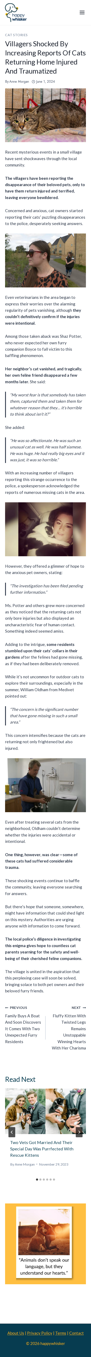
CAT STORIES (16, 35)
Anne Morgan (19, 81)
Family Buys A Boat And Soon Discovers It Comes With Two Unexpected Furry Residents (23, 1025)
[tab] (37, 1179)
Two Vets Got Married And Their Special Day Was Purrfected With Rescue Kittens (41, 1149)
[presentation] (45, 1111)
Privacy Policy (39, 1333)
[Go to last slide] (11, 1132)
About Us (15, 1333)
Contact (76, 1333)
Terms (60, 1333)
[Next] (79, 1132)
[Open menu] (82, 12)
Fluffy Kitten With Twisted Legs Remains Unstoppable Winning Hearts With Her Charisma (69, 1028)
